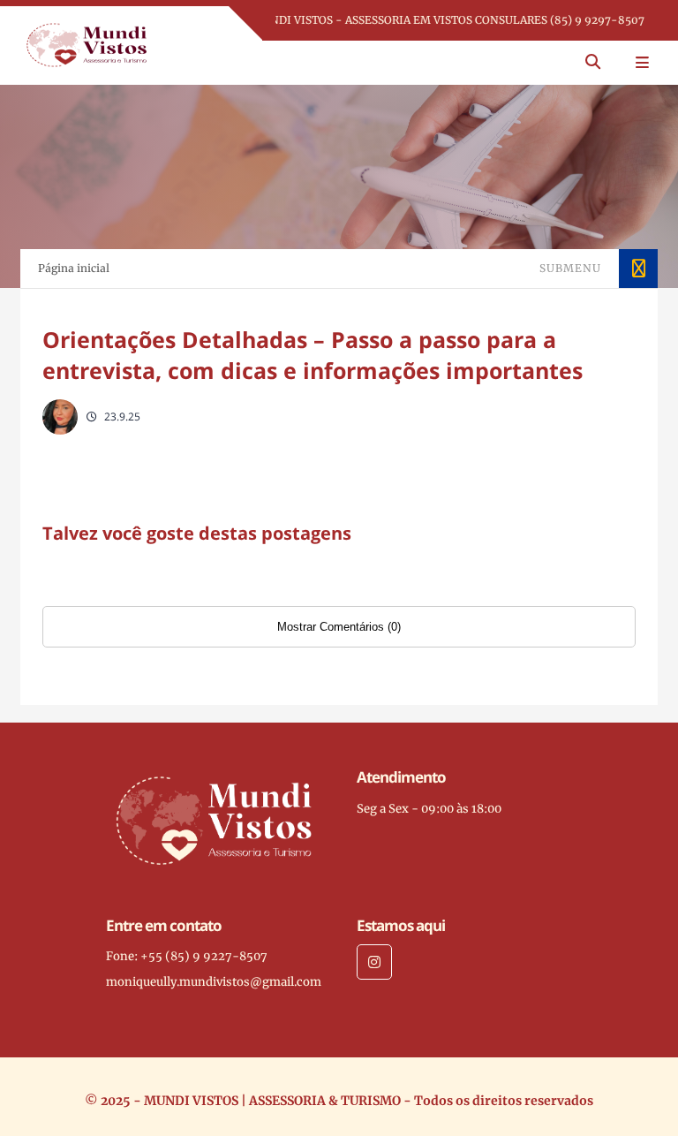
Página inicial (73, 268)
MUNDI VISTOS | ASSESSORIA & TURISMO (272, 1101)
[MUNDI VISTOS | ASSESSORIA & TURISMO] (86, 44)
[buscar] (592, 63)
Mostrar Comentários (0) (339, 626)
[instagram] (374, 962)
